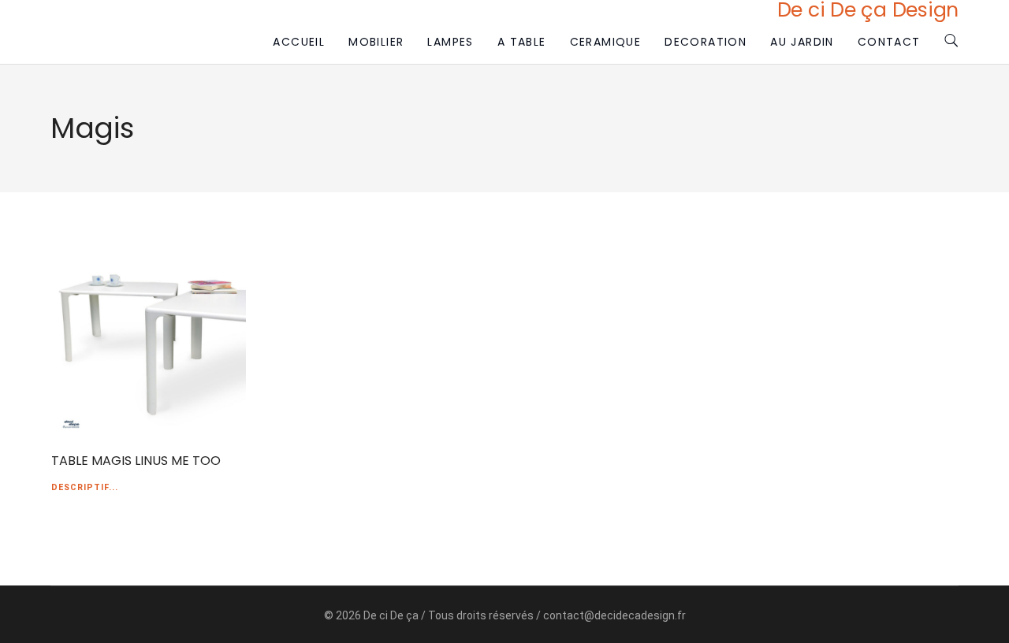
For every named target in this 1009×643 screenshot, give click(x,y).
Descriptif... (84, 487)
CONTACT (889, 42)
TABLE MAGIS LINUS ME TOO (136, 461)
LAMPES (450, 42)
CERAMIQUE (606, 42)
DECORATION (706, 42)
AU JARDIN (802, 42)
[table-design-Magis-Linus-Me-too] (148, 337)
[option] (148, 337)
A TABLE (521, 42)
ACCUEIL (299, 42)
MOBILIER (376, 42)
